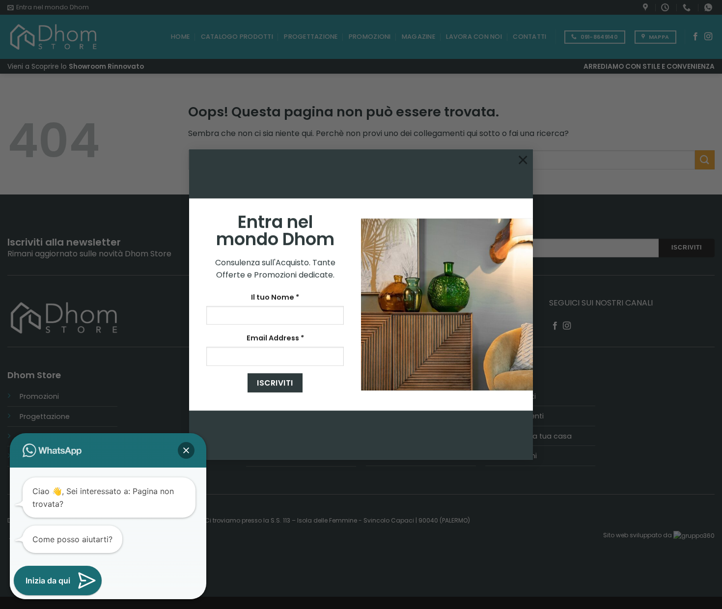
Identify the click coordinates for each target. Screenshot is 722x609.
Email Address (275, 338)
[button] (186, 450)
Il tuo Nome (275, 297)
